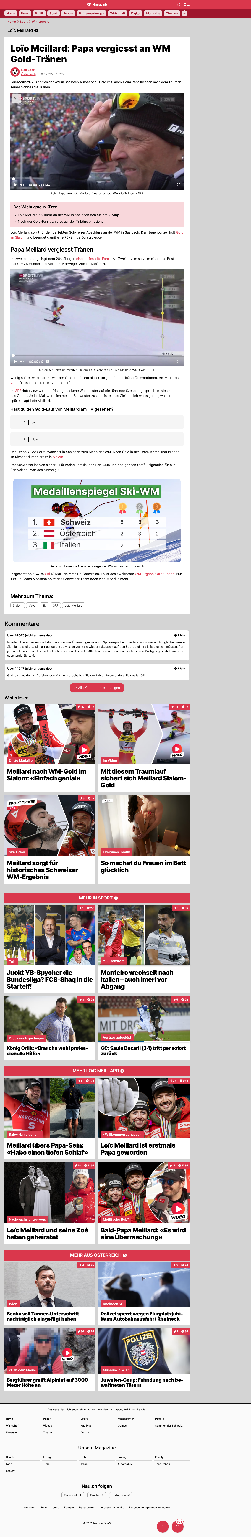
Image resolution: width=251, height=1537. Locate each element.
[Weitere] (184, 13)
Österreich (28, 74)
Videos (47, 1425)
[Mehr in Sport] (97, 898)
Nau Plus (86, 1425)
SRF (18, 391)
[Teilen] (163, 1527)
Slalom (58, 457)
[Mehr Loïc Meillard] (97, 1071)
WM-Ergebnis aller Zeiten (154, 574)
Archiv (84, 1432)
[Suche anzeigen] (179, 4)
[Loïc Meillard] (97, 30)
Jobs (56, 1507)
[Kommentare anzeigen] (178, 1527)
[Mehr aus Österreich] (97, 1255)
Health (10, 1457)
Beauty (10, 1470)
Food (9, 1463)
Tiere (46, 1463)
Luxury (122, 1457)
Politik (47, 1418)
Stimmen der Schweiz (169, 1425)
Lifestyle (11, 1432)
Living (47, 1457)
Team (44, 1507)
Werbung (29, 1507)
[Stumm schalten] (22, 186)
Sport (24, 21)
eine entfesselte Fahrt (93, 259)
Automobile (125, 1463)
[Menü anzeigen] (186, 4)
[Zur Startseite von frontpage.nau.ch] (96, 4)
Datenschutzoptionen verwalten (149, 1507)
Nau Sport (28, 70)
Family (159, 1457)
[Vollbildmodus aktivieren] (178, 186)
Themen (48, 1432)
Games (122, 1425)
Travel (84, 1463)
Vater (14, 383)
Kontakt (69, 1507)
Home (11, 21)
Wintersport (40, 21)
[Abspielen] (15, 186)
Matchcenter (126, 1418)
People (159, 1418)
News (9, 1418)
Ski (47, 574)
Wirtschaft (12, 1425)
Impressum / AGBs (112, 1507)
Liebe (83, 1457)
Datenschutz (87, 1507)
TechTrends (162, 1463)
